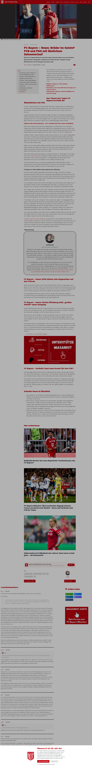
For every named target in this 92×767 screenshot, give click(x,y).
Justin (25, 64)
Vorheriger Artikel (30, 581)
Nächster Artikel (68, 581)
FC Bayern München (37, 573)
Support (85, 2)
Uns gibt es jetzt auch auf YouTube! (33, 218)
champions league (28, 573)
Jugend (57, 2)
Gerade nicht (54, 761)
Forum (77, 2)
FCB (43, 573)
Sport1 (58, 312)
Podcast (72, 2)
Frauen (53, 2)
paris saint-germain (28, 576)
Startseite (26, 44)
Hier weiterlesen (23, 89)
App (81, 2)
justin (2, 722)
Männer (48, 2)
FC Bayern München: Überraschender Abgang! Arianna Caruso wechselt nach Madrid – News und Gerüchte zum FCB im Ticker (48, 508)
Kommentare (22, 91)
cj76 (2, 669)
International (66, 2)
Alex (2, 591)
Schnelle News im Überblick (25, 87)
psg (34, 576)
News (43, 64)
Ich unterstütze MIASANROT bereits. (46, 764)
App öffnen (71, 564)
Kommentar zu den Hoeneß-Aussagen (36, 334)
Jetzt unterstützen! (43, 761)
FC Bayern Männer (33, 44)
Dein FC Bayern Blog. (11, 2)
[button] (69, 594)
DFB (61, 2)
